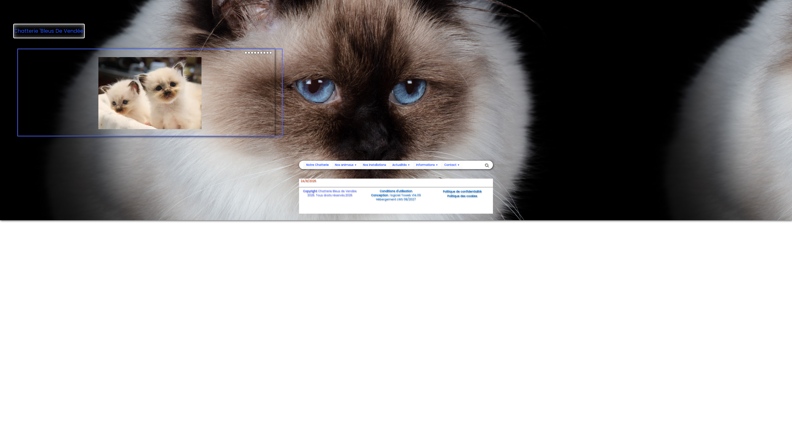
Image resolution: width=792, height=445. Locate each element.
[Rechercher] (486, 165)
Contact (452, 165)
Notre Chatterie (317, 165)
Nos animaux (346, 165)
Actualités (401, 165)
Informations (427, 165)
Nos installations (374, 165)
